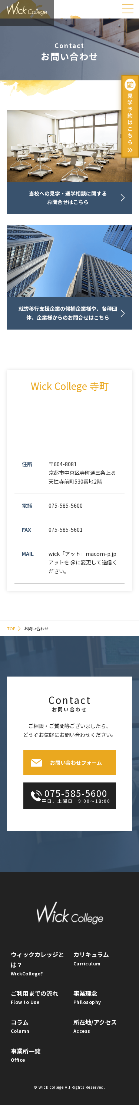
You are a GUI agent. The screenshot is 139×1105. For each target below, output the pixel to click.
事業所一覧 (25, 1054)
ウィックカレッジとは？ (37, 963)
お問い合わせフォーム (76, 762)
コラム (20, 1026)
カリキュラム (91, 958)
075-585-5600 (76, 795)
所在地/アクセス (95, 1026)
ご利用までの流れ (34, 997)
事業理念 (87, 997)
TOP (11, 628)
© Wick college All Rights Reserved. (69, 1087)
